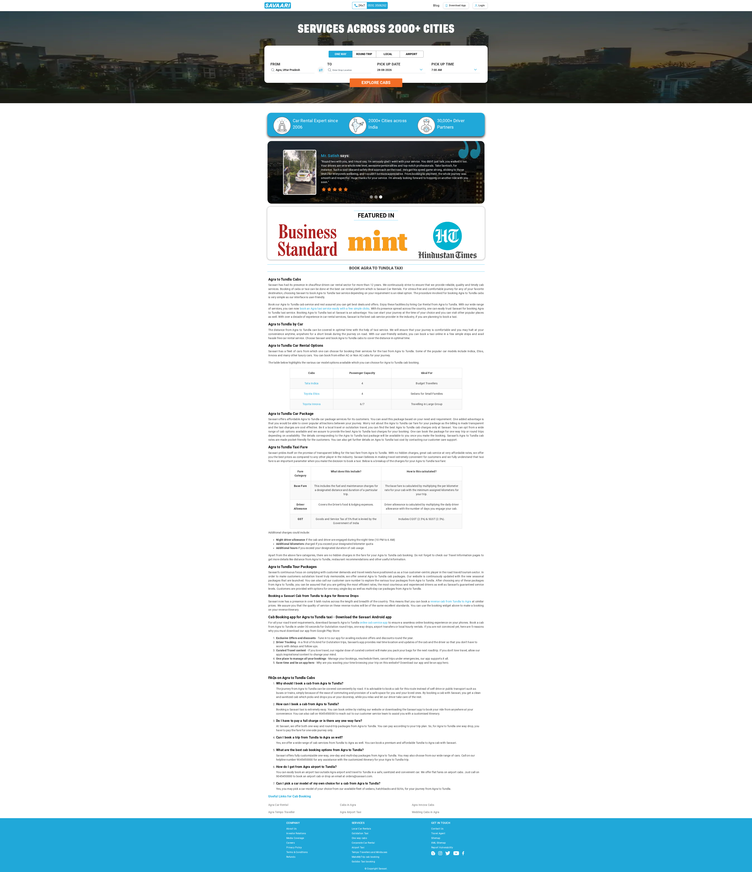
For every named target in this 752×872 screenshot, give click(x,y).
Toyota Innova (312, 404)
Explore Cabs (376, 82)
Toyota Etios (311, 393)
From (275, 64)
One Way (340, 54)
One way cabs (359, 838)
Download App (457, 5)
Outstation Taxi (360, 833)
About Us (291, 828)
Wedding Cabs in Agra (425, 812)
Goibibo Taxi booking (363, 861)
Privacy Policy (294, 847)
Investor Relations (296, 833)
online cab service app (374, 622)
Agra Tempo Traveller (281, 812)
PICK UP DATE (388, 64)
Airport (411, 54)
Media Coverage (295, 838)
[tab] (371, 196)
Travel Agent (438, 833)
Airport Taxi (358, 847)
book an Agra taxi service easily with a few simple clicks (334, 308)
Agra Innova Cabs (423, 804)
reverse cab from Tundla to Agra (450, 601)
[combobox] (455, 69)
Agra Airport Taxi (350, 812)
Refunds (290, 857)
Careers (290, 842)
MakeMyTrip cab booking (366, 857)
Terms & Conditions (297, 852)
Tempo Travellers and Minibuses (369, 852)
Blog (436, 5)
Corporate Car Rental (363, 842)
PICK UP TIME (442, 64)
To (329, 64)
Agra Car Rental (278, 804)
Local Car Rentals (361, 828)
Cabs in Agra (348, 804)
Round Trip (364, 54)
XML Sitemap (438, 842)
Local (388, 54)
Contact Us (437, 828)
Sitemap (435, 838)
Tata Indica (312, 383)
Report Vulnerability (442, 847)
